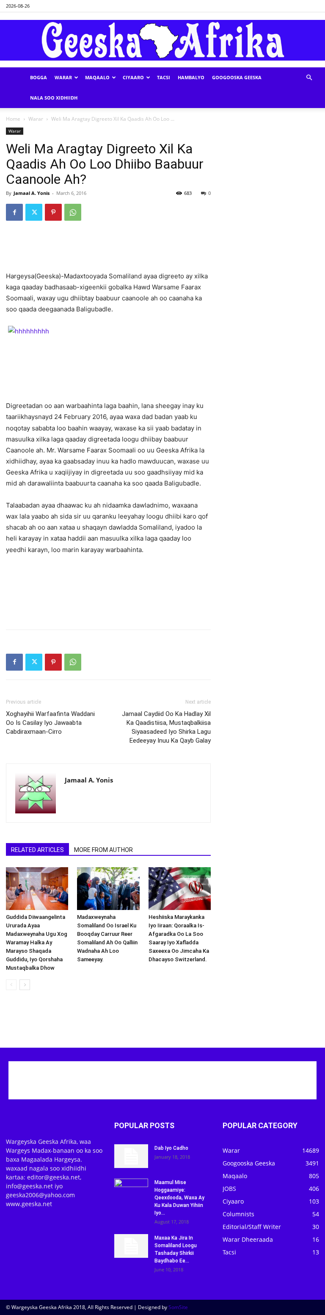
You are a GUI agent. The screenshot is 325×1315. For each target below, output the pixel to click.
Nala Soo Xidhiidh (53, 97)
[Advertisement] (108, 249)
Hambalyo (191, 77)
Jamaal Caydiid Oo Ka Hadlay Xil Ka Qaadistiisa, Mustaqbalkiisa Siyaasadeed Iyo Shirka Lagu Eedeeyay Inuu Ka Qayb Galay (166, 727)
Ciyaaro (133, 77)
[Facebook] (14, 212)
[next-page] (24, 984)
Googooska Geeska (237, 77)
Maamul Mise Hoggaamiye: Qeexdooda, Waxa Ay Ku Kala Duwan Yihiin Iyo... (179, 1197)
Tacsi (163, 77)
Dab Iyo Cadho (171, 1148)
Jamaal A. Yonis (32, 193)
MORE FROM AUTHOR (103, 849)
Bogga (38, 77)
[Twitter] (33, 212)
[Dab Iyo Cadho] (131, 1156)
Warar (63, 77)
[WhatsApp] (72, 212)
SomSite (178, 1307)
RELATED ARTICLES (37, 849)
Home (13, 118)
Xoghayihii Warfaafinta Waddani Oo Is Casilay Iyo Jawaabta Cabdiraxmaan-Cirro (50, 722)
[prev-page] (11, 984)
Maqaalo (97, 77)
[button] (309, 78)
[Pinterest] (53, 212)
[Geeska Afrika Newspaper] (162, 40)
